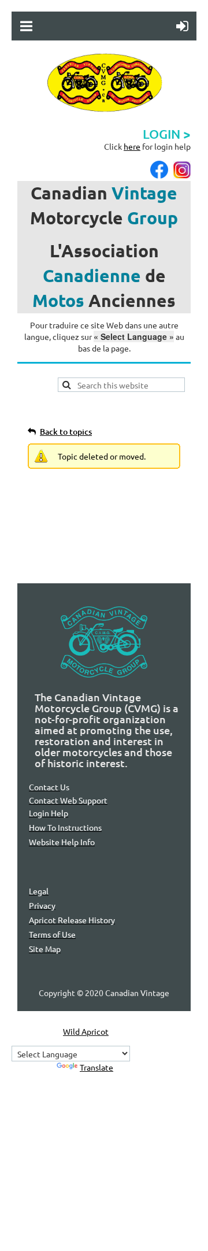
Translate (96, 1067)
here (132, 146)
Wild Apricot (86, 1031)
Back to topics (66, 431)
